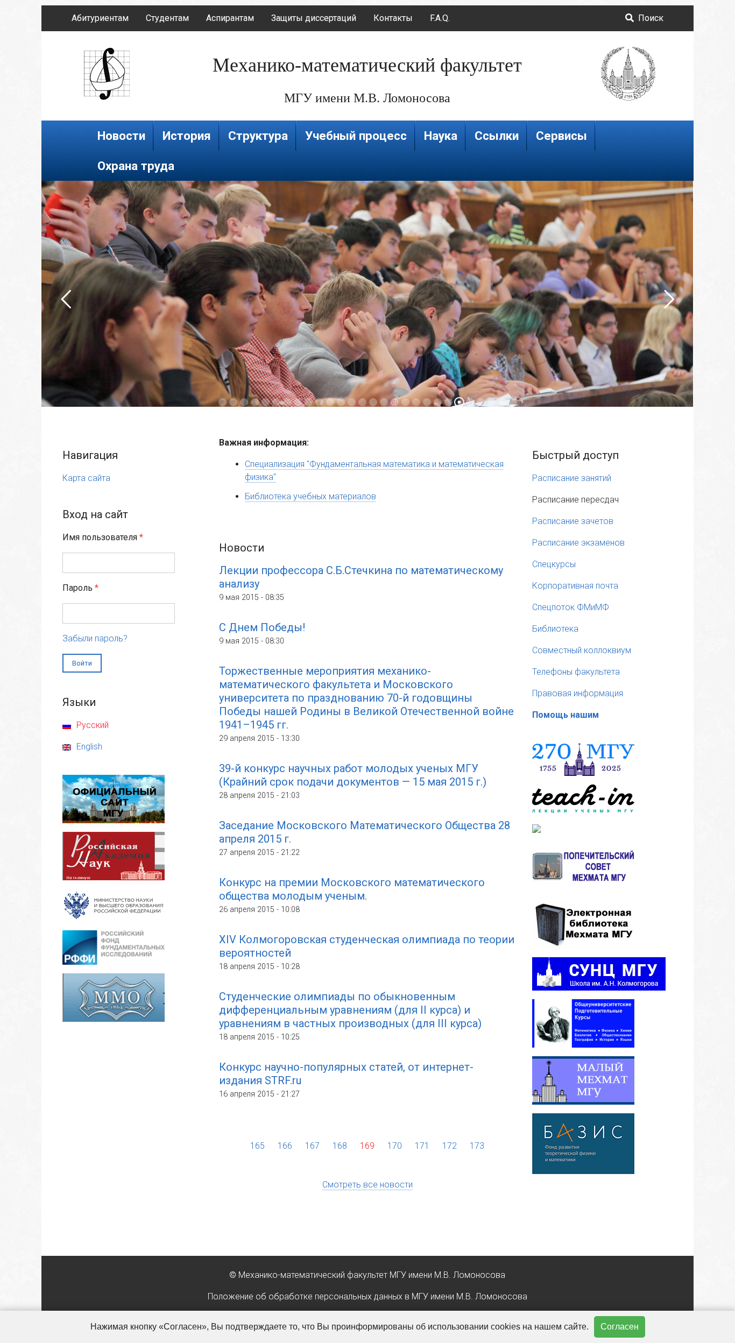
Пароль (80, 588)
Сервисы (561, 136)
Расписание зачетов (572, 521)
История (186, 136)
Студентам (167, 18)
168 (340, 1146)
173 (477, 1146)
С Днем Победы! (262, 627)
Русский (91, 725)
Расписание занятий (571, 478)
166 (285, 1146)
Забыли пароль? (95, 638)
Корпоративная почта (575, 586)
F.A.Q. (440, 18)
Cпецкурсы (554, 564)
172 (449, 1146)
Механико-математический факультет (367, 65)
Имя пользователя (102, 537)
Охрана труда (135, 166)
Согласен (619, 1326)
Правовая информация (577, 693)
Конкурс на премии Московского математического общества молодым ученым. (352, 889)
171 (422, 1146)
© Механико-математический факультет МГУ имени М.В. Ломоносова (367, 1275)
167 (312, 1146)
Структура (258, 136)
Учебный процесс (356, 136)
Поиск (649, 18)
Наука (440, 136)
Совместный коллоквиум (581, 650)
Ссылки (497, 136)
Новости (121, 136)
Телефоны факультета (576, 672)
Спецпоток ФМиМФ (570, 607)
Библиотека (555, 629)
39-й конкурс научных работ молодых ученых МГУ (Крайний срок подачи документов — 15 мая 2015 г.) (352, 775)
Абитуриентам (100, 18)
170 (394, 1146)
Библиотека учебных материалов (310, 496)
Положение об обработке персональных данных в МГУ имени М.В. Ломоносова (367, 1296)
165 (257, 1146)
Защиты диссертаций (313, 18)
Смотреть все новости (367, 1184)
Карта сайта (86, 478)
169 (367, 1146)
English (88, 746)
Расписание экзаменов (578, 543)
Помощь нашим (565, 715)
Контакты (393, 18)
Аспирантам (230, 18)
